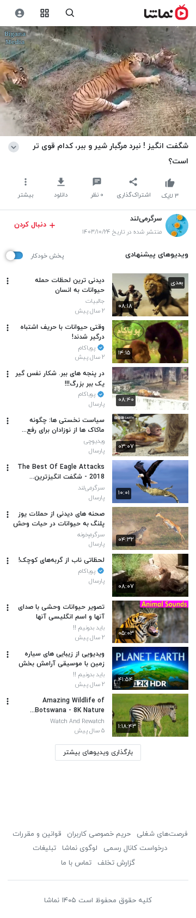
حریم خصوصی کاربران (99, 834)
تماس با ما (76, 863)
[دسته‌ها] (45, 13)
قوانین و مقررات (37, 834)
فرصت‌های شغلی (162, 834)
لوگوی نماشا (79, 848)
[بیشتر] (7, 281)
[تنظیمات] (19, 13)
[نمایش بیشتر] (15, 146)
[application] (98, 81)
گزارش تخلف (116, 863)
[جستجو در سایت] (70, 13)
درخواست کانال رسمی (135, 848)
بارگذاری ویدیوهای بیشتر (98, 752)
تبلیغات (44, 848)
